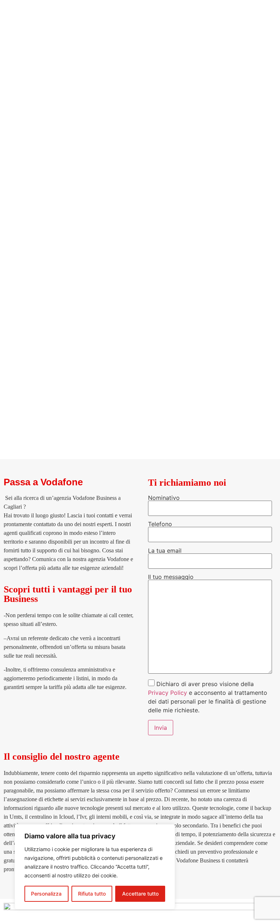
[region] (95, 866)
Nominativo (164, 498)
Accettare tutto (140, 893)
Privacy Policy (167, 692)
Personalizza (46, 893)
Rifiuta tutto (92, 893)
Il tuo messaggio (171, 577)
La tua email (165, 551)
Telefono (160, 524)
